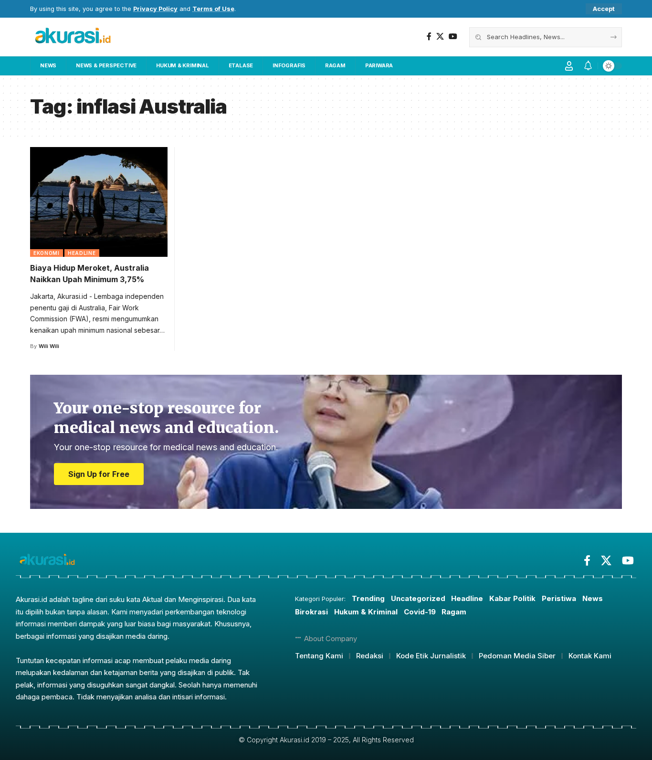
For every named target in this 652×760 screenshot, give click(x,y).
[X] (440, 36)
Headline (82, 253)
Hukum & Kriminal (366, 611)
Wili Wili (49, 346)
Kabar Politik (512, 598)
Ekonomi (46, 253)
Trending (368, 598)
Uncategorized (418, 598)
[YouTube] (453, 36)
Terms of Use (213, 8)
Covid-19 (420, 611)
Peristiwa (559, 598)
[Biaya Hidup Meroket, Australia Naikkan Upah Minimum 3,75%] (99, 202)
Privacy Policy (155, 8)
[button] (604, 8)
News (592, 598)
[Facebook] (429, 36)
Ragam (454, 611)
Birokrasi (311, 611)
